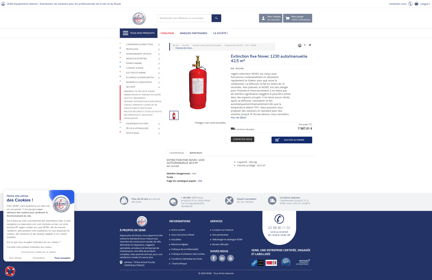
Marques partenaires (193, 33)
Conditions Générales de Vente (186, 258)
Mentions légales (179, 244)
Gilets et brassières (134, 98)
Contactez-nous (398, 3)
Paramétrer (39, 258)
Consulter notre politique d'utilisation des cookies (29, 247)
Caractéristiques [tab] (176, 153)
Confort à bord (134, 68)
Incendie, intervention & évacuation (142, 101)
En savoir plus (146, 257)
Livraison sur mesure (222, 229)
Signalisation (131, 118)
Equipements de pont (137, 123)
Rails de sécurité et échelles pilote (143, 112)
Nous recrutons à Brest (182, 234)
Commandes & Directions (139, 44)
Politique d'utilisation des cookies (188, 253)
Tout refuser (15, 258)
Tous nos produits (142, 33)
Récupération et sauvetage (138, 115)
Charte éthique (179, 263)
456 (200, 180)
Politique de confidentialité (184, 249)
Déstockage (132, 133)
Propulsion (132, 49)
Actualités (176, 239)
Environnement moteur (138, 54)
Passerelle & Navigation (139, 82)
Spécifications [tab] (196, 153)
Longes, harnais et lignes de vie (140, 105)
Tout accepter (62, 258)
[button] (10, 271)
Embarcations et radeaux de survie (142, 95)
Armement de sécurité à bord (139, 91)
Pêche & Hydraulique (137, 128)
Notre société (178, 229)
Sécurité (130, 87)
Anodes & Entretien (136, 58)
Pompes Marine (134, 63)
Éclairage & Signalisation (140, 77)
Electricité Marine (136, 73)
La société (219, 33)
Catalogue (167, 33)
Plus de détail (238, 117)
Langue (424, 3)
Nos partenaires (220, 234)
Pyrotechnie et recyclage (138, 108)
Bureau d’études (220, 244)
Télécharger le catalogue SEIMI (227, 239)
